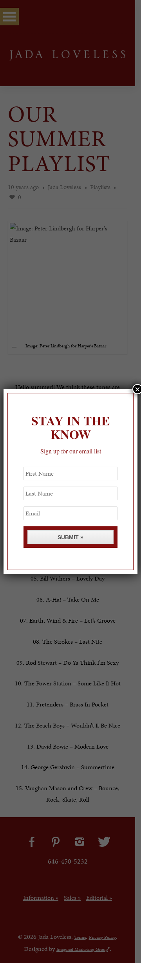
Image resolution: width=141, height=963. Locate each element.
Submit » (70, 537)
